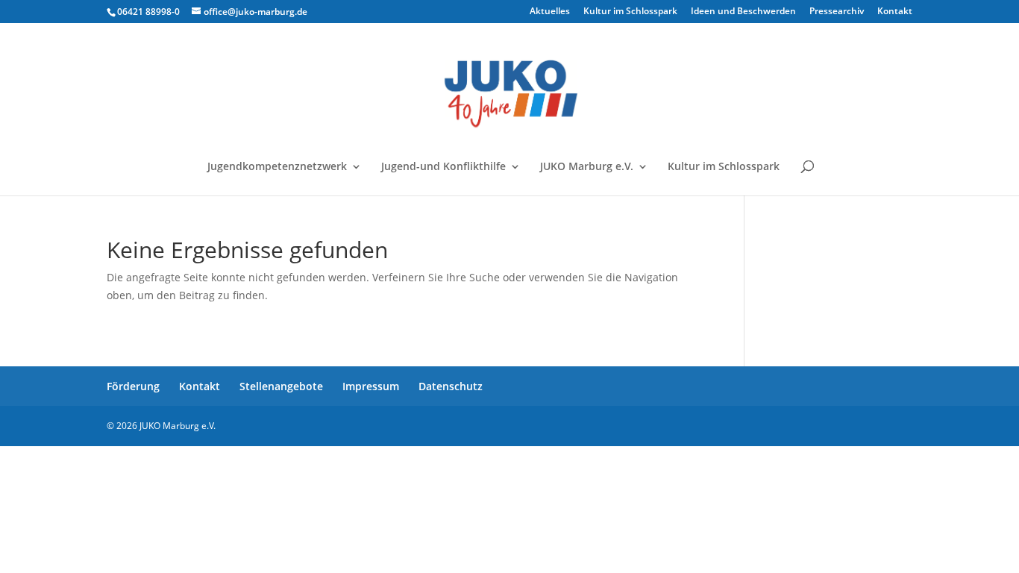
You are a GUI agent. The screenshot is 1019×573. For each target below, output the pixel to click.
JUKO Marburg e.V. (586, 167)
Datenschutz (450, 386)
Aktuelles (550, 12)
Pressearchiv (836, 12)
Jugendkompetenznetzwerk (277, 167)
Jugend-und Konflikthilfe (443, 167)
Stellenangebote (281, 386)
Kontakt (894, 12)
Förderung (133, 386)
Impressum (370, 386)
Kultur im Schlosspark (630, 12)
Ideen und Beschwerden (743, 12)
